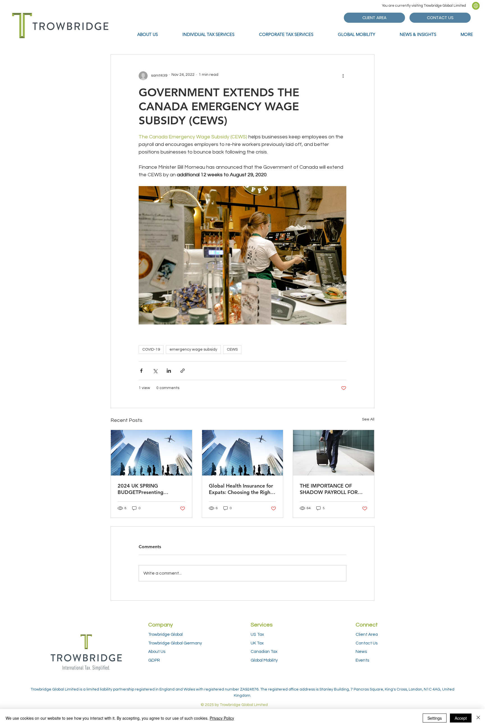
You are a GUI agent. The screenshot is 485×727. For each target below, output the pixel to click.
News (361, 651)
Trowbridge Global (165, 634)
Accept (461, 718)
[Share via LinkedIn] (168, 370)
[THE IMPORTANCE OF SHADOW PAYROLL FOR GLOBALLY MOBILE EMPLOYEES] (333, 452)
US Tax (257, 634)
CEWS (232, 349)
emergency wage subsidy (193, 349)
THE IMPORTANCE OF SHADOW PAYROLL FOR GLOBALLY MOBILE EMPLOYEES (329, 489)
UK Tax (257, 643)
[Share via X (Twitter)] (155, 370)
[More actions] (343, 75)
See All (368, 419)
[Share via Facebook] (141, 370)
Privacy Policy (222, 718)
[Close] (478, 718)
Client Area (367, 634)
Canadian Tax (264, 651)
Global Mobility (264, 660)
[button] (476, 5)
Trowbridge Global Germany (175, 643)
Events (362, 660)
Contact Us (367, 643)
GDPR (154, 660)
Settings (434, 718)
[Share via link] (182, 370)
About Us (156, 651)
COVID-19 (151, 349)
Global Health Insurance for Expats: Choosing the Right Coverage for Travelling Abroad (241, 489)
